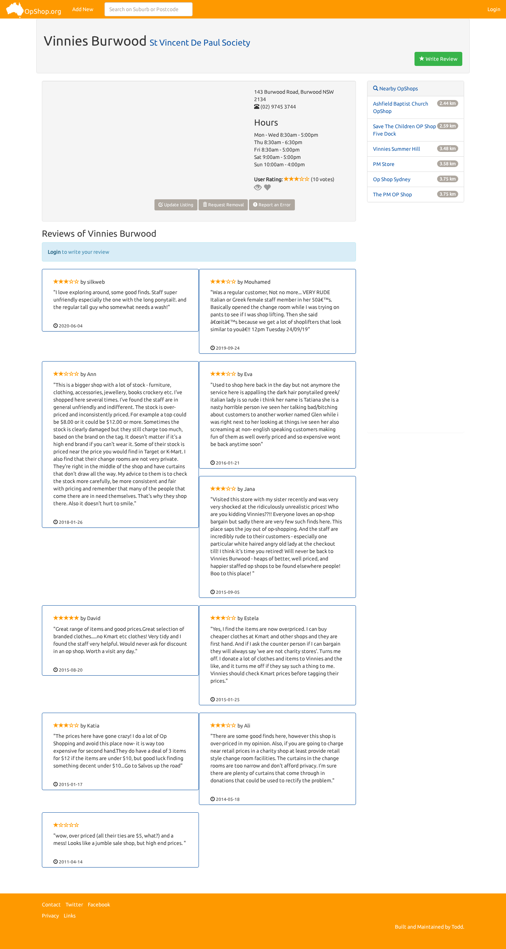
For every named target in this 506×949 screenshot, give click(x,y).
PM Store (384, 164)
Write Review (441, 59)
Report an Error (274, 204)
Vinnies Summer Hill (396, 149)
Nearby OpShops (398, 88)
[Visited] (258, 187)
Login (493, 9)
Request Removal (225, 204)
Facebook (99, 905)
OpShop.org (42, 11)
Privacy (50, 916)
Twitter (74, 905)
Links (70, 916)
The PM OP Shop (392, 194)
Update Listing (178, 204)
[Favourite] (267, 187)
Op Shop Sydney (391, 179)
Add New (82, 9)
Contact (51, 905)
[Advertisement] (416, 321)
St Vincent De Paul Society (200, 42)
